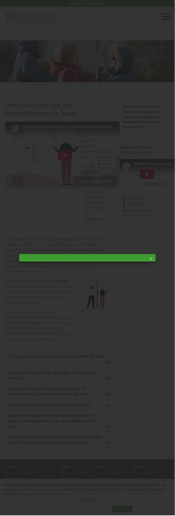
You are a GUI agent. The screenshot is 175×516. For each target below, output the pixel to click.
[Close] (151, 258)
